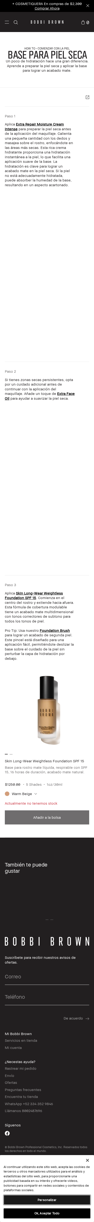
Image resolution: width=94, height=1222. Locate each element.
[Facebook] (7, 1133)
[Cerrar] (87, 1160)
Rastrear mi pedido (20, 1068)
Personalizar (47, 1200)
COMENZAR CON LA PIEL (54, 48)
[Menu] (7, 22)
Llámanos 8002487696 (23, 1110)
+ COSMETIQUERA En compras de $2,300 (47, 5)
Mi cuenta (13, 1047)
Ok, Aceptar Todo (47, 1213)
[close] (87, 6)
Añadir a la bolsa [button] (47, 817)
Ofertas (11, 1082)
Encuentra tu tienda (21, 1096)
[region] (47, 1188)
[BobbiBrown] (47, 22)
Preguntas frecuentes (23, 1089)
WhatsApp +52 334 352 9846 (29, 1104)
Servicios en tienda (21, 1040)
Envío (9, 1075)
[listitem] (47, 745)
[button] (7, 22)
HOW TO (29, 48)
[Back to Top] (85, 921)
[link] (85, 22)
